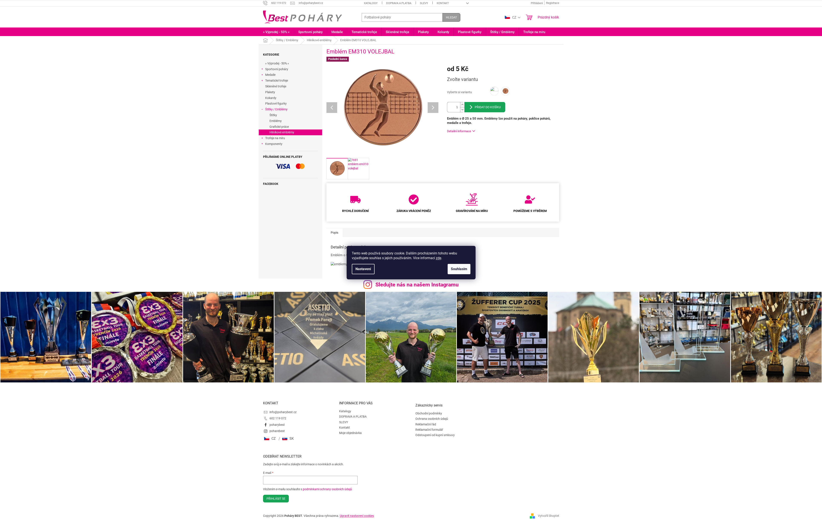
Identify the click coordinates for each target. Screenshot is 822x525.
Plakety (270, 92)
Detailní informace (459, 131)
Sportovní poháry (276, 69)
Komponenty (273, 144)
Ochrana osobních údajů (431, 418)
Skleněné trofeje (275, 86)
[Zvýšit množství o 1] (462, 104)
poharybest (277, 424)
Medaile (270, 74)
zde (438, 258)
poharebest (277, 431)
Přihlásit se (275, 498)
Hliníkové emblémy (281, 132)
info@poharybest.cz (283, 412)
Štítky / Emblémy (276, 109)
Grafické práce (279, 126)
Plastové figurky (276, 103)
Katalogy (371, 3)
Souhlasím (459, 269)
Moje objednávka (350, 433)
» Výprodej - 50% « (277, 63)
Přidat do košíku (488, 107)
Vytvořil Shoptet (548, 515)
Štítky (273, 115)
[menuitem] (276, 32)
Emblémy (275, 121)
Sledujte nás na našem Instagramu (417, 285)
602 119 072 (277, 418)
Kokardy (270, 98)
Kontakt (443, 3)
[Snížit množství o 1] (462, 109)
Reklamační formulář (429, 429)
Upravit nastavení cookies (357, 515)
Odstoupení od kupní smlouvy (435, 435)
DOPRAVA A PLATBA (398, 3)
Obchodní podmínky (428, 413)
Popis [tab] (334, 232)
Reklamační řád (425, 424)
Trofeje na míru (275, 138)
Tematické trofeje (276, 80)
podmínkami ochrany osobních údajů (327, 489)
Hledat (451, 17)
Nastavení (363, 269)
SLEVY (424, 3)
